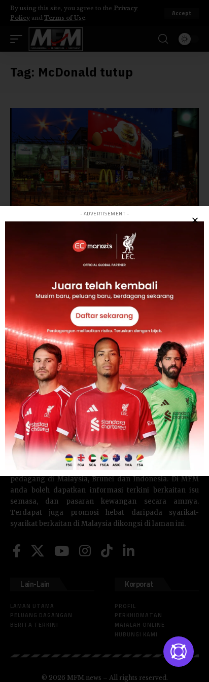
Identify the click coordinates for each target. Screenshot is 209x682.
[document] (104, 341)
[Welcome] (178, 651)
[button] (195, 220)
